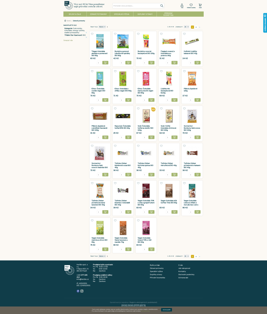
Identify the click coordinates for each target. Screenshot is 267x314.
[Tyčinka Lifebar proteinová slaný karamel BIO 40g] (100, 190)
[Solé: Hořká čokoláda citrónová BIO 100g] (169, 116)
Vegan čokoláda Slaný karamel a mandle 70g (121, 240)
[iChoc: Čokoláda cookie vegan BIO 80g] (100, 79)
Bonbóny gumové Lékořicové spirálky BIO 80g (122, 53)
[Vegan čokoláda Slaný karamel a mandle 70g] (123, 228)
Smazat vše (68, 40)
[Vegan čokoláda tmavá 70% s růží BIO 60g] (146, 228)
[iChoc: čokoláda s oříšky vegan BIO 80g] (123, 79)
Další (199, 27)
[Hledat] (161, 5)
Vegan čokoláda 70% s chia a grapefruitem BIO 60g (146, 203)
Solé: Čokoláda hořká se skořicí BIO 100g (145, 128)
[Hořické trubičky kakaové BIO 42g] (192, 41)
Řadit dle (94, 27)
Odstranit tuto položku (86, 32)
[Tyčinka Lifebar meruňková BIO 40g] (169, 153)
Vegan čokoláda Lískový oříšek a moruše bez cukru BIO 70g (191, 204)
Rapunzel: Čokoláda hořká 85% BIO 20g (123, 127)
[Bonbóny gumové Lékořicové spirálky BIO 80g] (123, 41)
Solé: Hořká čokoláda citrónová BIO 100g (168, 128)
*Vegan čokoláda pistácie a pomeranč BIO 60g (100, 53)
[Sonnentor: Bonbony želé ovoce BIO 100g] (192, 116)
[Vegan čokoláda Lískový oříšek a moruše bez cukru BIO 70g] (192, 190)
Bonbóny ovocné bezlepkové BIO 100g (146, 52)
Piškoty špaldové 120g (190, 90)
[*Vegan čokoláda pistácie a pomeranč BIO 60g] (100, 41)
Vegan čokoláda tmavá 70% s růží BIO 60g (144, 240)
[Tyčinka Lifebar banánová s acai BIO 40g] (123, 153)
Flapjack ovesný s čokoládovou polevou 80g (168, 53)
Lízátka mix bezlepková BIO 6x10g (167, 91)
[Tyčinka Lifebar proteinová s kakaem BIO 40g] (192, 153)
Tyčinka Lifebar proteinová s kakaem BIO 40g (192, 165)
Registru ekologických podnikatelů (143, 302)
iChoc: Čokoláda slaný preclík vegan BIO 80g (145, 91)
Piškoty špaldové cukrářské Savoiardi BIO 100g (99, 128)
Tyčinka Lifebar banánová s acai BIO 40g (123, 165)
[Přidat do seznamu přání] (92, 34)
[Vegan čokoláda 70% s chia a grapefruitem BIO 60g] (146, 190)
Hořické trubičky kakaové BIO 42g (190, 52)
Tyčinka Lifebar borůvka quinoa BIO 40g (145, 165)
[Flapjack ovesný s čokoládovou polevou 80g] (169, 41)
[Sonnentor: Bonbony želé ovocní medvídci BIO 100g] (100, 153)
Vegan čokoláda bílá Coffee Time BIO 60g (169, 202)
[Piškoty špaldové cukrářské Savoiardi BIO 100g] (100, 116)
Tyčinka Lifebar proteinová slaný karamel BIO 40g (98, 203)
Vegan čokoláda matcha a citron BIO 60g (99, 240)
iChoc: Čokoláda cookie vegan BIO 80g (98, 91)
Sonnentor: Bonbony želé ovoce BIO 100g (192, 128)
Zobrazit (179, 27)
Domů (69, 21)
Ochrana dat (145, 311)
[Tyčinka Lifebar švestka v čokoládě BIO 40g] (123, 190)
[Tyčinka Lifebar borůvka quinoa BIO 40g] (146, 153)
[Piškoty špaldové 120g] (192, 79)
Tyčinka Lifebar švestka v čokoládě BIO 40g (122, 203)
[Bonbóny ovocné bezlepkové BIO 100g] (146, 41)
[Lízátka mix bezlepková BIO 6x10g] (169, 79)
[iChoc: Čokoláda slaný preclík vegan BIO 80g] (146, 79)
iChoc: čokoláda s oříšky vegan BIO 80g (123, 90)
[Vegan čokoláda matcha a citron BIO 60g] (100, 228)
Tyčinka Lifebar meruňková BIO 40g (169, 164)
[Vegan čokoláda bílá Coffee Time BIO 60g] (169, 190)
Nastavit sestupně (107, 26)
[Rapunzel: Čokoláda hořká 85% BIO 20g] (123, 116)
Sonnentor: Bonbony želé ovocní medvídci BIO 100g (100, 166)
